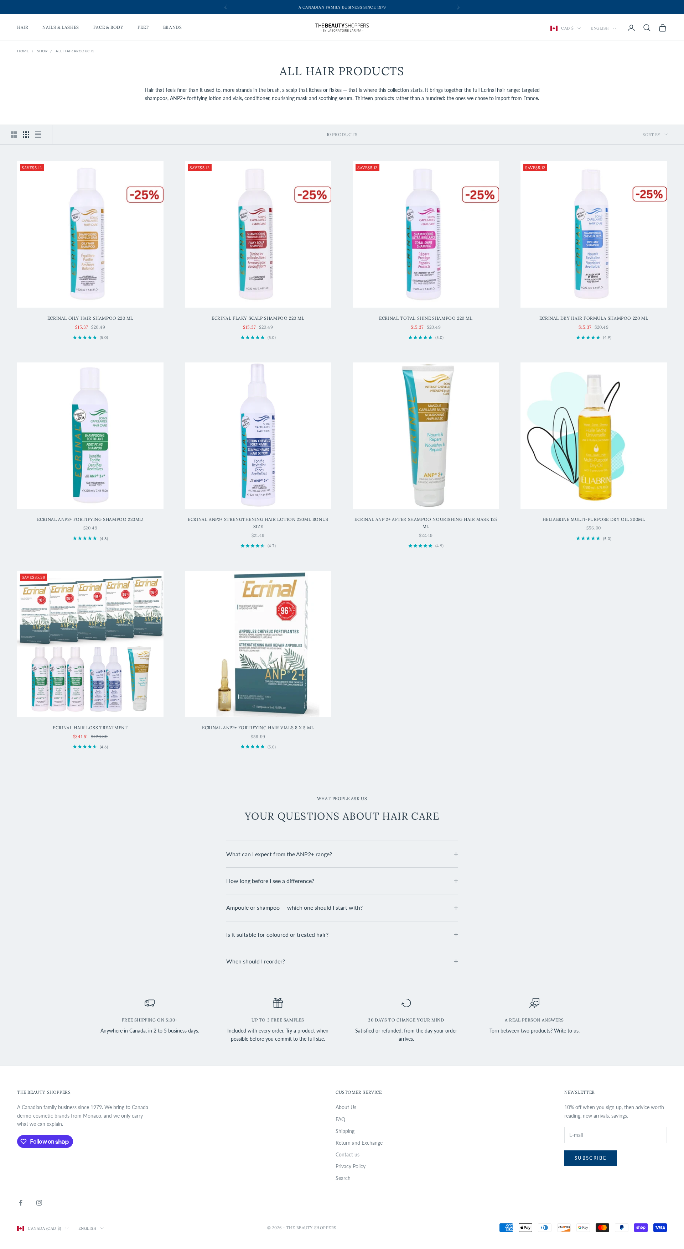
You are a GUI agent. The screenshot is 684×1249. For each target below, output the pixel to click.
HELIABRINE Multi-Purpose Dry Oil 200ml (594, 519)
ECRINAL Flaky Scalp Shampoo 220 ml (258, 318)
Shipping (345, 1131)
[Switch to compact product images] (38, 134)
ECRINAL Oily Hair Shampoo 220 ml (90, 318)
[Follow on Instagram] (39, 1202)
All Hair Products (75, 51)
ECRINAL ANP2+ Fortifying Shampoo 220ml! (90, 519)
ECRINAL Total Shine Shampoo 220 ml (425, 318)
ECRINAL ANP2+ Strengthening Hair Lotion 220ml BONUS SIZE (258, 523)
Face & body (108, 27)
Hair (22, 27)
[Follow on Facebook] (20, 1202)
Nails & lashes (60, 27)
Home (23, 51)
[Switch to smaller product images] (26, 134)
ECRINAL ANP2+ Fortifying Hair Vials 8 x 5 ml (258, 727)
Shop (42, 51)
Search (343, 1178)
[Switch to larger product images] (14, 134)
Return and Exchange (359, 1143)
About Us (346, 1107)
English (600, 28)
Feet (143, 27)
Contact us (347, 1154)
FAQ (340, 1119)
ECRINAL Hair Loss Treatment (90, 727)
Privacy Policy (351, 1166)
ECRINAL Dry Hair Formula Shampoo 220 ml (593, 318)
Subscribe (591, 1158)
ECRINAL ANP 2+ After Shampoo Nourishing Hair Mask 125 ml (425, 523)
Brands (172, 27)
